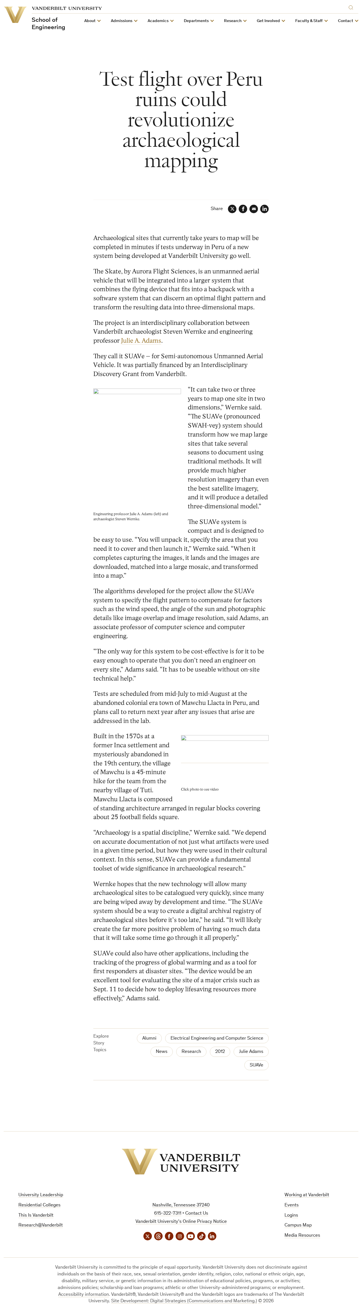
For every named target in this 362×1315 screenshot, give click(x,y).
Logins (291, 1215)
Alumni (149, 1038)
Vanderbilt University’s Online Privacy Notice (181, 1221)
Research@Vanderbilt (40, 1225)
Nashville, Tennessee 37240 (181, 1205)
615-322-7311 (167, 1213)
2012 (220, 1052)
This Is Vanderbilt (35, 1215)
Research (191, 1052)
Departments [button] (196, 21)
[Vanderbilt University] (181, 1161)
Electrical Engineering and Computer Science (217, 1038)
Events (292, 1205)
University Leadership (40, 1195)
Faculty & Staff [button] (309, 21)
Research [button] (233, 21)
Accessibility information (83, 1294)
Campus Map (298, 1225)
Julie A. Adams (141, 340)
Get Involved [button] (268, 21)
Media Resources (302, 1235)
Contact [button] (345, 21)
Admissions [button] (121, 21)
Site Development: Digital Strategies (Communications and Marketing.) (184, 1301)
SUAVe (256, 1065)
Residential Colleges (39, 1205)
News (161, 1052)
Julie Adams (251, 1052)
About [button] (90, 21)
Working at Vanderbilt (307, 1195)
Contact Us (196, 1213)
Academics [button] (158, 21)
